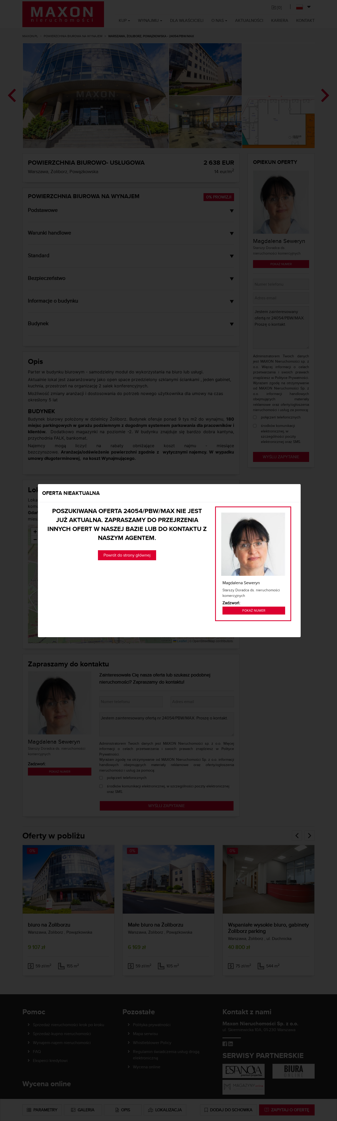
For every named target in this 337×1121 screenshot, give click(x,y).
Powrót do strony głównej (127, 555)
